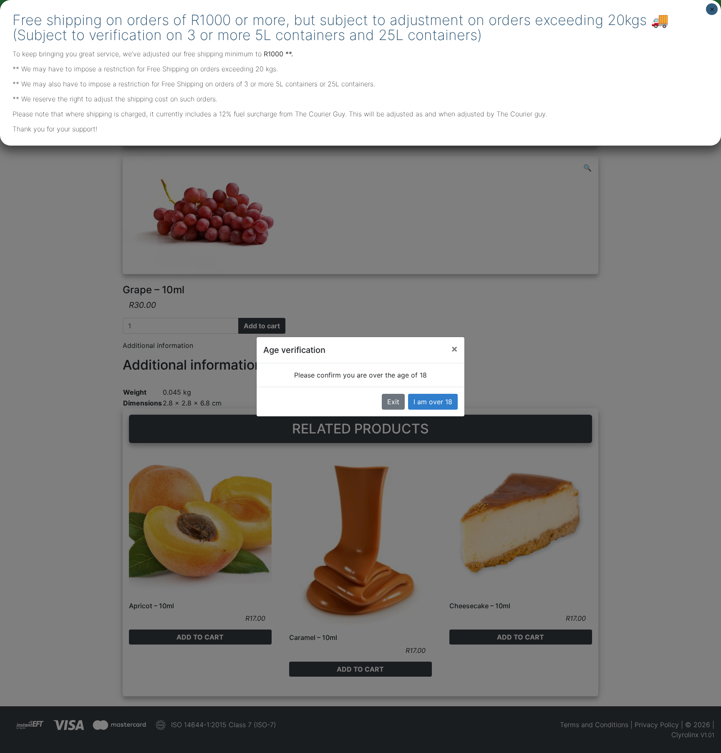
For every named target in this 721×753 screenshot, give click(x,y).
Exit (393, 402)
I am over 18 (432, 402)
